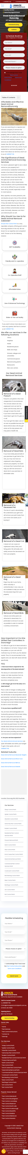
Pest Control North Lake (9, 1106)
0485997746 (7, 1)
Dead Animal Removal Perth (13, 859)
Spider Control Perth (10, 814)
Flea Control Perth (10, 849)
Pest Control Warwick (8, 1118)
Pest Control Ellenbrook (9, 1116)
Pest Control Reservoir (9, 1103)
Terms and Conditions (14, 968)
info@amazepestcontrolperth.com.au (14, 1005)
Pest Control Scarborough (10, 1108)
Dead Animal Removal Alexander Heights (13, 755)
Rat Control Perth (10, 894)
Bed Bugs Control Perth (11, 885)
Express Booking (9, 1018)
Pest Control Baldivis (8, 1113)
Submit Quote (14, 976)
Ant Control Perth (10, 890)
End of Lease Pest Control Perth (14, 854)
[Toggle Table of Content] (17, 97)
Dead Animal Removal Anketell (10, 766)
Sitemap (4, 1036)
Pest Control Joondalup (9, 1101)
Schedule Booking (21, 1)
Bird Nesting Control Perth (12, 875)
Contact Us (5, 1034)
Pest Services (6, 1029)
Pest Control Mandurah (9, 1096)
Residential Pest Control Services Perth (14, 1058)
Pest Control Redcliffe (9, 1111)
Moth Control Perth (10, 845)
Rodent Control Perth (11, 828)
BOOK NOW (14, 85)
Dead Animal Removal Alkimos (10, 763)
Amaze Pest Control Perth (9, 224)
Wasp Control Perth (10, 809)
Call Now (14, 29)
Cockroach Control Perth (12, 871)
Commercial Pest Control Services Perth (14, 1072)
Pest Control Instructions (14, 966)
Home (4, 1027)
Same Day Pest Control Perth (13, 824)
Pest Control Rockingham (10, 1099)
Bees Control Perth (10, 880)
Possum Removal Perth (11, 840)
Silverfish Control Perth (11, 819)
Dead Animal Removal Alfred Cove (12, 759)
